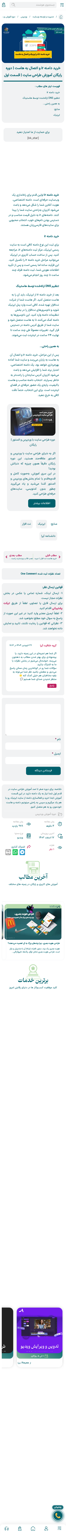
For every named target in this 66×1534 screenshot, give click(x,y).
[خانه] (33, 1529)
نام (58, 739)
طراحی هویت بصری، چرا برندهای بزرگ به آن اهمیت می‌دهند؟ (34, 943)
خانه (61, 17)
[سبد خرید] (19, 1529)
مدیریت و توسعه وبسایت (43, 16)
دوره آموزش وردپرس (45, 814)
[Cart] (3, 4)
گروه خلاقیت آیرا (48, 645)
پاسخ (51, 685)
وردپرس (24, 16)
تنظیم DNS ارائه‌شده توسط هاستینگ (41, 98)
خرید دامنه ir (53, 92)
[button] (22, 852)
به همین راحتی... (51, 104)
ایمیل (56, 753)
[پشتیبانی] (6, 1529)
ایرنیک (56, 115)
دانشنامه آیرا (48, 536)
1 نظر (51, 849)
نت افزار (26, 524)
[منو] (59, 1529)
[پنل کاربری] (46, 1529)
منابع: (57, 109)
